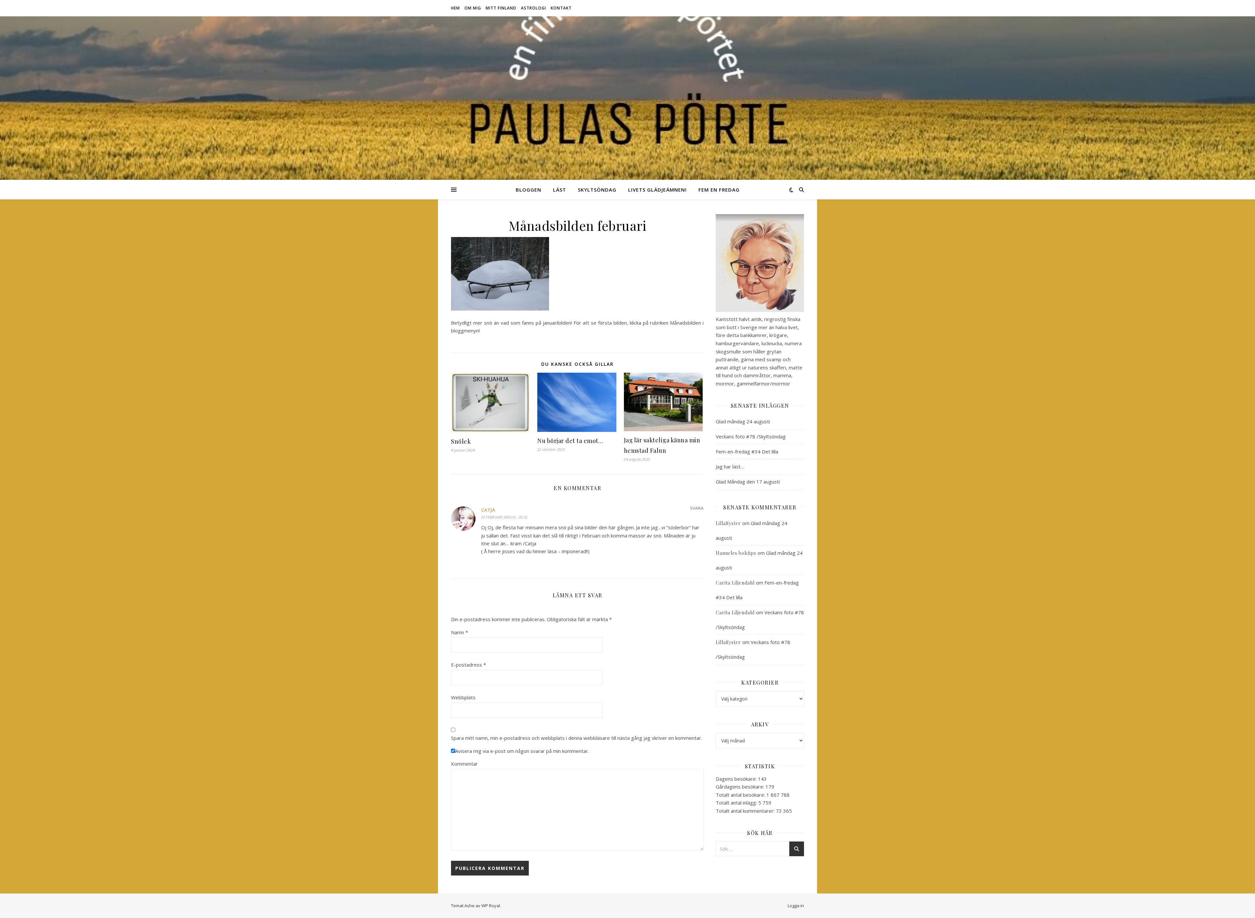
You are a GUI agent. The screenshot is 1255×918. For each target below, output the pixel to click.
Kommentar (464, 763)
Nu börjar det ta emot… (570, 441)
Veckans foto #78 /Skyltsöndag (751, 436)
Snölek (461, 441)
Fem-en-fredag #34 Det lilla (747, 451)
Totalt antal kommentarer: (746, 811)
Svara (697, 508)
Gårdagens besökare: (740, 786)
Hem (455, 8)
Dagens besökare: (737, 778)
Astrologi (533, 8)
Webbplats (463, 697)
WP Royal (490, 906)
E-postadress (468, 664)
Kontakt (561, 8)
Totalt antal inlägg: (737, 802)
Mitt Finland (501, 8)
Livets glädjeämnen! (657, 189)
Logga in (796, 906)
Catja (488, 509)
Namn (459, 632)
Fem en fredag (719, 189)
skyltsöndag (597, 189)
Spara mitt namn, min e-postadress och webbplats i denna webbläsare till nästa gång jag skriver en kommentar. (576, 738)
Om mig (472, 8)
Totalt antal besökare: (741, 794)
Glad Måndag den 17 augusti (748, 481)
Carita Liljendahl (735, 583)
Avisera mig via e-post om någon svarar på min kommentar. (522, 751)
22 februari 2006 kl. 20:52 (504, 517)
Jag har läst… (730, 466)
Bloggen (528, 189)
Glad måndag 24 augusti (743, 421)
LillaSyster (728, 523)
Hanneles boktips (736, 553)
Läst (559, 189)
